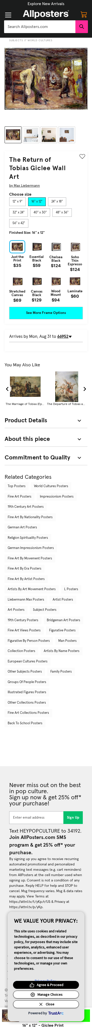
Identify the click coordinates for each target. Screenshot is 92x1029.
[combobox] (39, 26)
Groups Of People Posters (27, 682)
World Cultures (40, 40)
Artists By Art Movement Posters (32, 589)
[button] (46, 4)
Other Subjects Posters (25, 671)
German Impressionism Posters (31, 548)
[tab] (17, 201)
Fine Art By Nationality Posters (30, 517)
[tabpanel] (46, 271)
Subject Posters (44, 610)
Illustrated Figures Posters (27, 692)
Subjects (16, 40)
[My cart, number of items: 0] (84, 14)
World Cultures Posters (51, 486)
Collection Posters (21, 651)
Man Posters (67, 641)
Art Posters (16, 610)
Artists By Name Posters (61, 651)
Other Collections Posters (27, 702)
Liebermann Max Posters (26, 599)
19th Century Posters (23, 620)
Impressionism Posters (57, 496)
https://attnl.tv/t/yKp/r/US (29, 902)
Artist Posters (63, 599)
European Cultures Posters (28, 661)
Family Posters (61, 671)
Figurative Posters (62, 630)
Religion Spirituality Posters (28, 538)
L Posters (71, 589)
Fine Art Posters (19, 496)
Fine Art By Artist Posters (26, 579)
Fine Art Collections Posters (28, 713)
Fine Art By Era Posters (24, 568)
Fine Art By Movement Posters (30, 558)
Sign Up (73, 817)
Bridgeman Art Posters (63, 620)
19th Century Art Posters (26, 507)
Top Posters (17, 486)
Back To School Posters (25, 723)
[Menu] (8, 15)
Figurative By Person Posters (29, 641)
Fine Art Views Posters (24, 630)
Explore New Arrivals (46, 4)
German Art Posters (22, 527)
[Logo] (46, 14)
